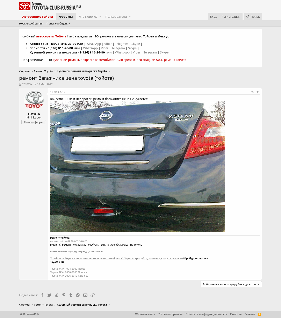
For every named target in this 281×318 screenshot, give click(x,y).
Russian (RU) (31, 314)
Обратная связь (145, 314)
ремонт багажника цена (111, 99)
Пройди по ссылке (196, 258)
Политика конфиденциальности (206, 314)
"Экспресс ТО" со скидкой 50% (139, 60)
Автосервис (39, 44)
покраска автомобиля (85, 244)
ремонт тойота (60, 237)
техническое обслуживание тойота (120, 244)
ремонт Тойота (175, 60)
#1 (258, 92)
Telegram (122, 44)
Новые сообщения (31, 23)
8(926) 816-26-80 (63, 44)
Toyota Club (57, 262)
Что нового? (88, 16)
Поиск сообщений (58, 23)
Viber (108, 44)
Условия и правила (170, 314)
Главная (250, 314)
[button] (100, 16)
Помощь (236, 314)
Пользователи (116, 16)
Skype (136, 44)
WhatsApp (94, 44)
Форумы (66, 16)
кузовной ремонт (66, 60)
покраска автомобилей (98, 60)
